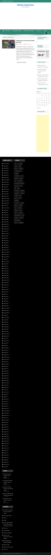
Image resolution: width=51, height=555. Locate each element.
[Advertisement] (25, 20)
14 (39, 100)
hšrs (22, 175)
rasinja (22, 202)
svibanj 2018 (5, 371)
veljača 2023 (5, 247)
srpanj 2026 (5, 165)
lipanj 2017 (5, 396)
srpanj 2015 (5, 450)
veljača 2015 (5, 462)
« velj (37, 107)
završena (20, 212)
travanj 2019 (5, 350)
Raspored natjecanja (7, 532)
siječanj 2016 (6, 436)
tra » (40, 107)
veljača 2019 (5, 354)
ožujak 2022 (5, 273)
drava (16, 166)
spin (15, 207)
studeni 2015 (6, 441)
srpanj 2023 (5, 235)
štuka (16, 222)
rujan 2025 (5, 186)
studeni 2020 (6, 310)
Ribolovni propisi (6, 544)
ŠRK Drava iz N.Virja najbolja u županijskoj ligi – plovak (43, 76)
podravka (16, 200)
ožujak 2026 (5, 172)
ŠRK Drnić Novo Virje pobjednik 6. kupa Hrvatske (43, 66)
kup (21, 185)
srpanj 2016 (5, 422)
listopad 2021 (6, 284)
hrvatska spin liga (18, 171)
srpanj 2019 (5, 343)
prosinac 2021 (6, 280)
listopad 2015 (6, 443)
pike (20, 198)
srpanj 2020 (5, 319)
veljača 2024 (5, 221)
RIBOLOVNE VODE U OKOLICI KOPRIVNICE (7, 541)
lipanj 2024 (5, 212)
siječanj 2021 (6, 305)
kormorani (17, 185)
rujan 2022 (5, 259)
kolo (15, 180)
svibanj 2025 (5, 193)
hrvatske (16, 173)
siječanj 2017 (6, 408)
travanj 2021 (5, 298)
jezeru (21, 178)
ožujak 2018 (5, 375)
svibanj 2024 (5, 214)
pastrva (16, 198)
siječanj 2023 (6, 249)
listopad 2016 (6, 415)
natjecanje (17, 193)
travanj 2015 (5, 457)
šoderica (16, 217)
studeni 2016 (6, 413)
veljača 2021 (5, 303)
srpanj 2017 (5, 394)
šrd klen (21, 217)
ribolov (16, 205)
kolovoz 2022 (6, 261)
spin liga (19, 207)
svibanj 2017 (5, 399)
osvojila (16, 195)
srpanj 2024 (5, 210)
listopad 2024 (6, 203)
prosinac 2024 (6, 198)
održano (22, 193)
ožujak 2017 (5, 403)
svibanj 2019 (5, 347)
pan (20, 195)
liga (15, 188)
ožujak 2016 (5, 431)
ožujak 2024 (5, 219)
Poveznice (8, 30)
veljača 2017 (5, 406)
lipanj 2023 (5, 238)
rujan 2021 (5, 287)
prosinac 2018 (6, 357)
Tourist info (38, 30)
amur (16, 163)
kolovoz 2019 (6, 340)
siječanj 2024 (6, 224)
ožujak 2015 (5, 459)
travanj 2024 (5, 217)
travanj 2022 (5, 270)
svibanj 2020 (5, 324)
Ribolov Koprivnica (25, 5)
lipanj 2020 (5, 322)
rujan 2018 (5, 361)
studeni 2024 (6, 200)
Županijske (21, 222)
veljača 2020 (5, 331)
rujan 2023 (5, 231)
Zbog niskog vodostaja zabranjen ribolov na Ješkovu (42, 71)
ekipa (20, 166)
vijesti (16, 212)
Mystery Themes (23, 553)
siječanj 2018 (6, 380)
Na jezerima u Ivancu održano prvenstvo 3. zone (43, 83)
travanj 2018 (5, 373)
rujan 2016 (5, 417)
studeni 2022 (6, 254)
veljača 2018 (5, 378)
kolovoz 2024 (6, 207)
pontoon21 (17, 202)
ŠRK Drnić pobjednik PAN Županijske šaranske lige (42, 79)
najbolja (22, 190)
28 (39, 105)
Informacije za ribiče (17, 30)
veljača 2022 (5, 275)
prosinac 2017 (6, 382)
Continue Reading (22, 62)
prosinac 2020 (6, 308)
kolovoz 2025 (6, 189)
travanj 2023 (5, 242)
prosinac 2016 (6, 410)
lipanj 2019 (5, 345)
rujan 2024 (5, 205)
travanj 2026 (5, 170)
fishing (16, 168)
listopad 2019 (6, 336)
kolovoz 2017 (6, 392)
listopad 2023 (6, 228)
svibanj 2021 (5, 296)
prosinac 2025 (6, 179)
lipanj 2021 (5, 294)
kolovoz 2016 (6, 420)
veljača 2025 (5, 196)
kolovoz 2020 (6, 317)
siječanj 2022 (6, 277)
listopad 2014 (6, 464)
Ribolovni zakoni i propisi (28, 30)
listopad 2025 (6, 184)
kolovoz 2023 (6, 233)
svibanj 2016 (5, 427)
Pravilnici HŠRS (6, 530)
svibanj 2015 (5, 455)
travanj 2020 (5, 326)
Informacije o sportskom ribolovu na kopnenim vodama (8, 511)
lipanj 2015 (5, 452)
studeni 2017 (6, 385)
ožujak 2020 (5, 329)
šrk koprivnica (17, 220)
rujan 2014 (5, 466)
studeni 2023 (6, 226)
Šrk (23, 215)
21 (39, 102)
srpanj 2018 (5, 366)
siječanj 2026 (6, 177)
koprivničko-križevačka (19, 183)
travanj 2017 (5, 401)
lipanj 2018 (5, 368)
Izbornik (5, 517)
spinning (16, 210)
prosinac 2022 (6, 252)
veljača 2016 (5, 434)
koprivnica (20, 180)
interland (16, 178)
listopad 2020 (6, 312)
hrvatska (21, 168)
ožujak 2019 (5, 352)
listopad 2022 (6, 256)
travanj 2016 (5, 429)
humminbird (17, 175)
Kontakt (45, 30)
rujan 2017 (5, 389)
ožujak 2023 (5, 245)
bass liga (20, 163)
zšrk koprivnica (18, 215)
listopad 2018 (6, 359)
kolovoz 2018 (6, 364)
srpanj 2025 (5, 191)
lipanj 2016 (5, 424)
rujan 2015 (5, 445)
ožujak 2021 (5, 301)
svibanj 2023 (5, 240)
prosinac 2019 (6, 333)
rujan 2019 (5, 338)
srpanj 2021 (5, 291)
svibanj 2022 (5, 268)
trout (21, 210)
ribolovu (20, 205)
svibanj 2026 (5, 168)
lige (18, 188)
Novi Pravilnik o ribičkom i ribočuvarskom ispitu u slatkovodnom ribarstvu (8, 524)
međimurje (17, 190)
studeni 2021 (6, 282)
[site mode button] (45, 33)
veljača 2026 (5, 175)
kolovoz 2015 (6, 448)
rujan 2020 (5, 315)
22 (42, 102)
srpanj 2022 (5, 263)
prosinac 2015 (6, 438)
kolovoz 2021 (6, 289)
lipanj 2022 (5, 266)
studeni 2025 (6, 182)
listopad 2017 (6, 387)
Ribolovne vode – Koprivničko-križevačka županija (7, 537)
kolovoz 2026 (6, 163)
